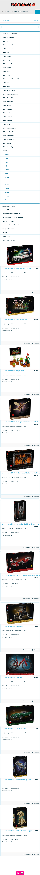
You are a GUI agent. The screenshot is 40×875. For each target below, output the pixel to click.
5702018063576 (11, 532)
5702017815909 (11, 481)
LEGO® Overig (6, 113)
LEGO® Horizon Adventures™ (11, 79)
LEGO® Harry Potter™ (9, 75)
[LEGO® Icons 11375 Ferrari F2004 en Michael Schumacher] (20, 572)
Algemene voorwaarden (9, 206)
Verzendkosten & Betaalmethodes (12, 213)
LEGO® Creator (7, 56)
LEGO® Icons (5, 20)
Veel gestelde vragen (8, 228)
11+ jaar (7, 181)
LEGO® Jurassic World (9, 90)
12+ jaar (7, 184)
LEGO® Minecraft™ (8, 98)
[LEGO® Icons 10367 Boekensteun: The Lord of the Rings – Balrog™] (20, 470)
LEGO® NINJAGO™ (8, 109)
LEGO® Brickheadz (8, 48)
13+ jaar (7, 188)
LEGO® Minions (7, 105)
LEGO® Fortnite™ (7, 71)
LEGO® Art (5, 41)
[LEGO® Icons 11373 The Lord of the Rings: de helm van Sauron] (20, 521)
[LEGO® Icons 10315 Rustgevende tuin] (20, 315)
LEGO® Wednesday (8, 147)
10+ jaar (7, 177)
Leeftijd (5, 150)
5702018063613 (11, 686)
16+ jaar (7, 196)
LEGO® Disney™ (7, 60)
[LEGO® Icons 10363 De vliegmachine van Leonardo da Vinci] (20, 419)
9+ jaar (7, 173)
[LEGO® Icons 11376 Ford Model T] (20, 624)
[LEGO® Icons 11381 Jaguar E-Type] (20, 725)
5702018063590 (11, 635)
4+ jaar (7, 154)
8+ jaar (7, 169)
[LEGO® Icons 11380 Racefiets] (20, 675)
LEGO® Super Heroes (8, 135)
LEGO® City (6, 52)
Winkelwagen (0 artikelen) (21, 11)
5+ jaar (7, 158)
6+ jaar (7, 162)
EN (35, 20)
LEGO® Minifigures (8, 101)
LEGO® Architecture (8, 37)
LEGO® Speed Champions (9, 128)
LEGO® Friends (7, 67)
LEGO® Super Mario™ (9, 139)
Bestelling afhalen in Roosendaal (11, 225)
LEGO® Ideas (6, 86)
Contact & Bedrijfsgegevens (10, 210)
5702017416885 (11, 328)
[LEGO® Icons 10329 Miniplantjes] (20, 368)
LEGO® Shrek (6, 124)
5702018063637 (11, 788)
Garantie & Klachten (8, 221)
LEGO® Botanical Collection (10, 45)
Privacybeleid (6, 236)
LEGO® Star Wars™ (8, 132)
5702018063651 (11, 839)
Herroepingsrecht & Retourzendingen (13, 217)
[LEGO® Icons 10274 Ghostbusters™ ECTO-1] (20, 265)
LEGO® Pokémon (7, 116)
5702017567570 (11, 379)
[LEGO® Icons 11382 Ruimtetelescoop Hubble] (20, 777)
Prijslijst (5, 232)
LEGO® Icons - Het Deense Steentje (20, 4)
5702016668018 (11, 277)
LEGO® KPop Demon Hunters (10, 94)
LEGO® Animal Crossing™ (10, 33)
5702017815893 (11, 430)
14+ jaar (7, 192)
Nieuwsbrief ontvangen (9, 240)
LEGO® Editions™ (7, 64)
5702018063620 (11, 737)
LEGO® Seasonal (7, 120)
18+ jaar (7, 200)
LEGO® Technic (7, 143)
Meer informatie (27, 292)
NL (37, 20)
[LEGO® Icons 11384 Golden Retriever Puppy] (20, 828)
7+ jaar (7, 166)
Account (6, 11)
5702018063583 (11, 583)
